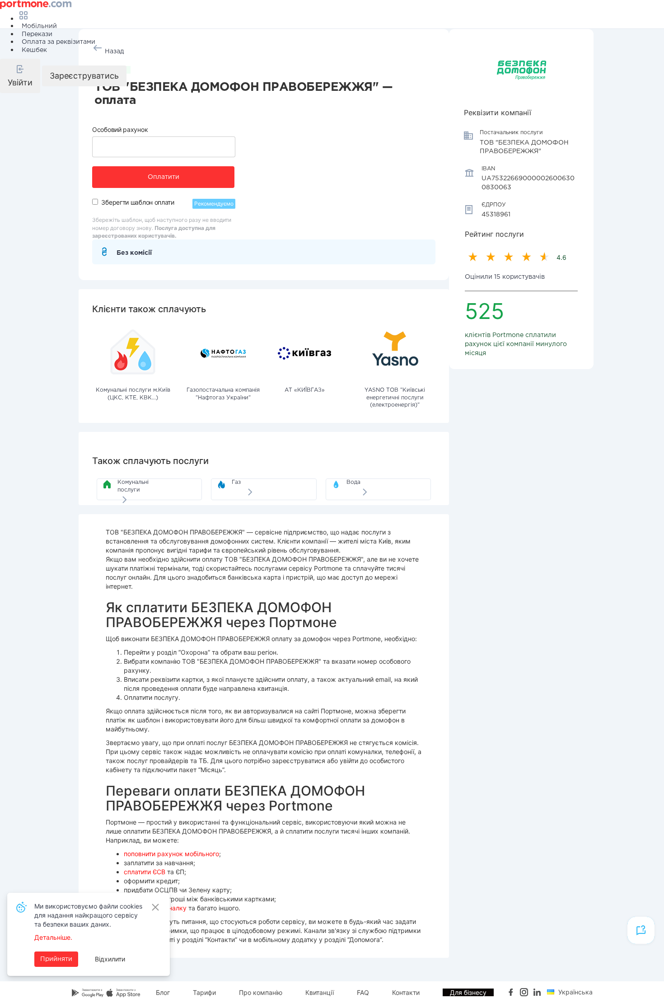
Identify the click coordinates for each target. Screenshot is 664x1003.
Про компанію (260, 992)
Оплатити (163, 177)
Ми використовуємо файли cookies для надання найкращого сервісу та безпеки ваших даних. (88, 915)
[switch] (95, 202)
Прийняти (56, 959)
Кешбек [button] (34, 50)
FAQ (363, 992)
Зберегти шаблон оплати (137, 202)
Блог (163, 992)
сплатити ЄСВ (144, 872)
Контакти (406, 992)
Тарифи (204, 992)
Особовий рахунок (120, 129)
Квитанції (319, 992)
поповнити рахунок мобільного (171, 854)
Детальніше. (53, 937)
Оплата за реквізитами (58, 42)
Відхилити (110, 959)
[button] (20, 76)
